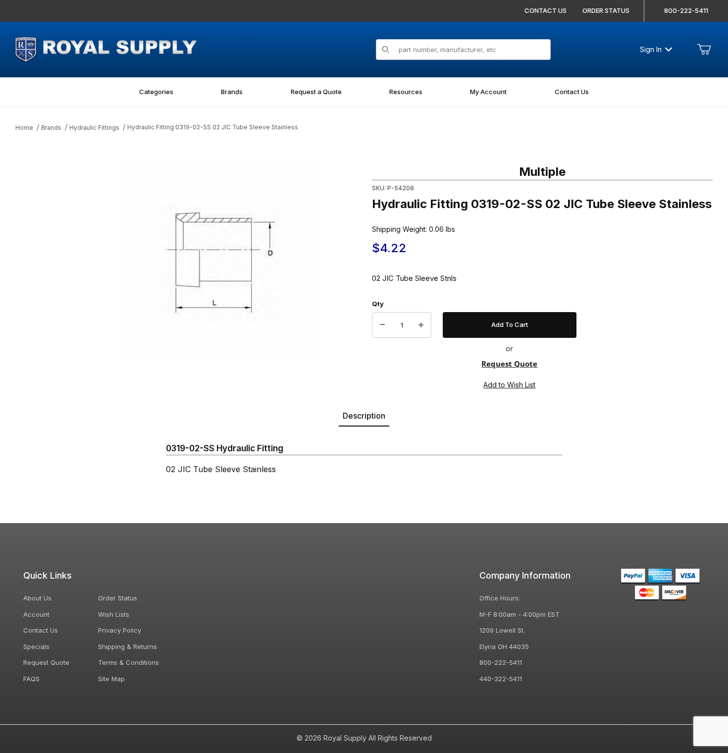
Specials (36, 646)
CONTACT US (545, 10)
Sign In (651, 49)
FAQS (31, 679)
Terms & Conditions (128, 662)
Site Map (111, 679)
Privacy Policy (119, 630)
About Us (37, 598)
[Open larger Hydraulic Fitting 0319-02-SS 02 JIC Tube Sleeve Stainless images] (219, 263)
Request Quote (509, 363)
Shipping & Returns (127, 646)
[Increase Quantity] (421, 325)
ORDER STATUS (605, 10)
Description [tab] (364, 416)
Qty (378, 304)
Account (36, 614)
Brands (51, 127)
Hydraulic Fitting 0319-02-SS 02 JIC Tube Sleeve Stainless (212, 127)
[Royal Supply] (105, 48)
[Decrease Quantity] (382, 325)
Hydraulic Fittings (94, 127)
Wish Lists (113, 614)
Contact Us (40, 630)
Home (24, 127)
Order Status (117, 598)
